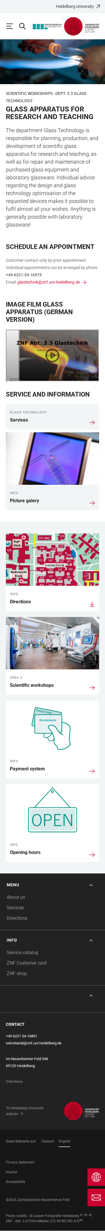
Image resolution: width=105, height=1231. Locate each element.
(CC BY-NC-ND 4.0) (65, 1221)
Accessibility (15, 1182)
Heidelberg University (75, 6)
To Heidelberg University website (25, 1111)
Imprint (11, 1172)
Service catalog (22, 952)
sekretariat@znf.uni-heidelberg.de (34, 1043)
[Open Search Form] (25, 26)
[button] (50, 885)
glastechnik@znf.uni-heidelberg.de (49, 282)
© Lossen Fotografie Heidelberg (54, 1216)
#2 (86, 1215)
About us (16, 897)
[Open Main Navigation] (12, 26)
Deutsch (47, 1141)
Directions (17, 918)
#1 (81, 1215)
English (64, 1141)
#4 (81, 1220)
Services (15, 907)
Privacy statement (20, 1162)
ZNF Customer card (27, 963)
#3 (90, 1215)
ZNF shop (17, 973)
